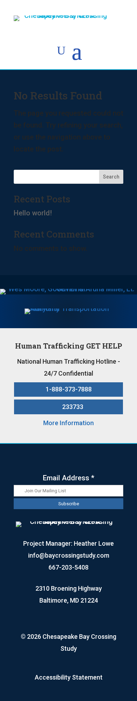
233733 (72, 406)
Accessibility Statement (69, 677)
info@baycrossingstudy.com (68, 555)
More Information (68, 423)
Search (111, 177)
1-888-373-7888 (69, 389)
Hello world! (33, 213)
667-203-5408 (68, 567)
